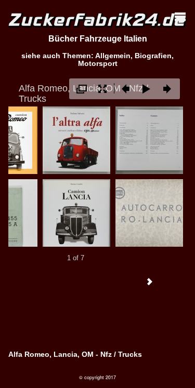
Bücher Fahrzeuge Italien (97, 38)
